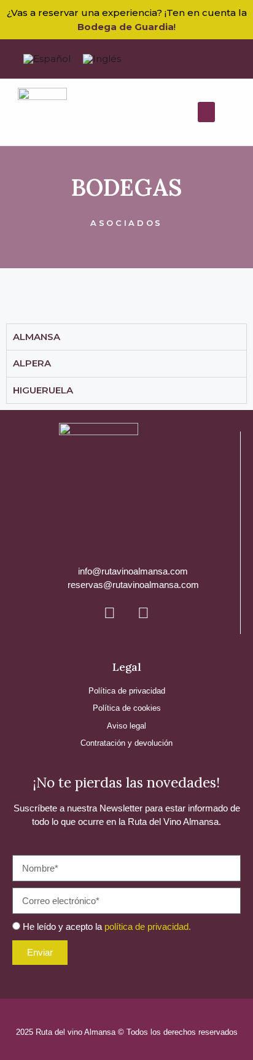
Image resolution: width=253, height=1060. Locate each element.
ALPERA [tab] (32, 363)
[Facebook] (109, 613)
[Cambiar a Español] (47, 59)
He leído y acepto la (107, 926)
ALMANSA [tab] (36, 336)
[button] (206, 112)
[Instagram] (143, 613)
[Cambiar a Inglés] (102, 59)
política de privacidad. (147, 926)
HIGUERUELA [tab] (43, 390)
